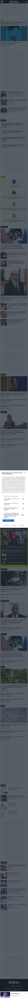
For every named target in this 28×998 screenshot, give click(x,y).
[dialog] (14, 499)
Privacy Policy (21, 525)
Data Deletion (6, 525)
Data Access (14, 525)
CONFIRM (8, 520)
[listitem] (14, 496)
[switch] (23, 499)
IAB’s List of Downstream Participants (15, 492)
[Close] (25, 473)
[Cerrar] (26, 993)
